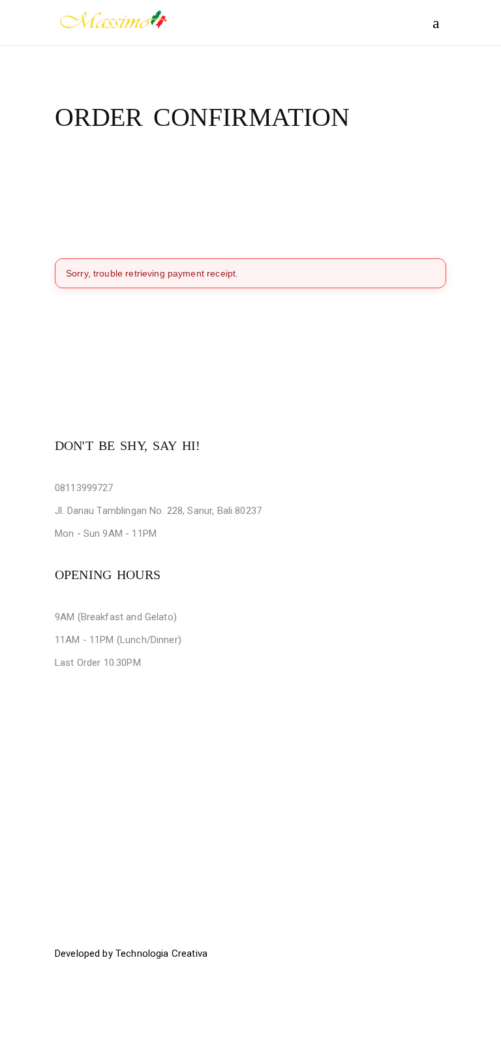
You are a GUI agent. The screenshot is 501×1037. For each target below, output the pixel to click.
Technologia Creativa (161, 953)
